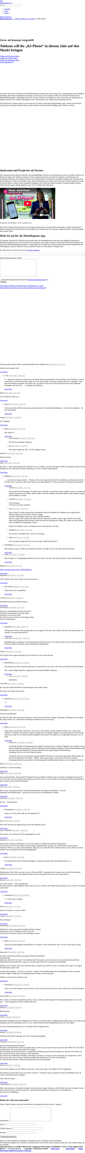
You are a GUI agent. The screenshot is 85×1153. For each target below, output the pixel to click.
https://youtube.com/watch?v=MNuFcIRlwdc (16, 570)
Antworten (4, 372)
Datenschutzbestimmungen (36, 280)
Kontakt (7, 9)
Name (3, 1124)
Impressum (55, 1149)
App (6, 11)
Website (3, 1133)
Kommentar (5, 1120)
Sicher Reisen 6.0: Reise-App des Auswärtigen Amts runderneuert (23, 288)
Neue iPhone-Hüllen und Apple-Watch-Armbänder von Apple (21, 286)
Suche (6, 13)
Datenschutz (70, 1149)
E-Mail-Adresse (6, 1128)
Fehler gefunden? (34, 250)
